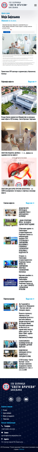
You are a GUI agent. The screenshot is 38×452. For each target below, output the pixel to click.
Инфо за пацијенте (8, 416)
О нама (5, 410)
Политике (6, 419)
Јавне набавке (7, 413)
